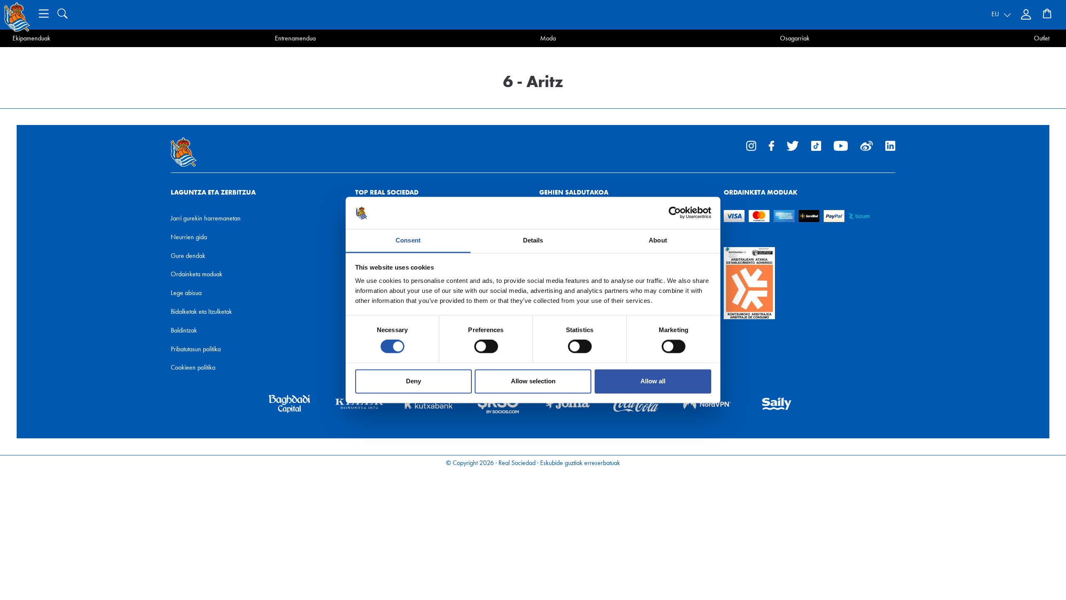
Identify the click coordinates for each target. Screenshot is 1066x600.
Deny (413, 381)
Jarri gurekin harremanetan (206, 218)
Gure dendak (188, 255)
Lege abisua (186, 292)
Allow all (652, 381)
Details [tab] (533, 240)
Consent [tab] (408, 240)
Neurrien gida (189, 236)
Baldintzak (184, 330)
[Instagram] (751, 145)
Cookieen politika (193, 367)
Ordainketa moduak (196, 274)
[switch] (486, 346)
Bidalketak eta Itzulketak (201, 311)
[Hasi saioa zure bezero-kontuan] (1027, 15)
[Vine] (866, 145)
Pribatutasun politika (196, 349)
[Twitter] (793, 145)
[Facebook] (771, 145)
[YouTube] (841, 145)
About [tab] (658, 240)
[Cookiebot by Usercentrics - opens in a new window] (674, 213)
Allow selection (533, 381)
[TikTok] (816, 145)
